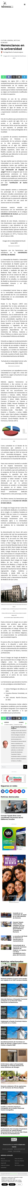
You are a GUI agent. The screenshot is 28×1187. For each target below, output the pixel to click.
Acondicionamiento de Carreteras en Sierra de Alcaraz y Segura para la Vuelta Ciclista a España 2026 (14, 1043)
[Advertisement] (14, 23)
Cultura (4, 40)
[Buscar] (25, 767)
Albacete (3, 1158)
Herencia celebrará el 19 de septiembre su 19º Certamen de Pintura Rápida (13, 1087)
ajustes (20, 1181)
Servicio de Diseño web (19, 1149)
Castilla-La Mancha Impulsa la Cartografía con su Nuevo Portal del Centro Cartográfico (12, 1108)
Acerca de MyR (16, 1151)
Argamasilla (3, 1163)
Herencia (17, 1163)
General (10, 40)
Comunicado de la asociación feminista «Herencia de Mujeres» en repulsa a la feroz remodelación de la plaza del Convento (19, 950)
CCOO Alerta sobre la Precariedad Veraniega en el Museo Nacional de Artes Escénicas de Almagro (12, 1065)
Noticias (17, 40)
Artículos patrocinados (7, 1149)
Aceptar (4, 1184)
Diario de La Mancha (19, 1160)
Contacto (10, 1151)
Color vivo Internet (13, 1173)
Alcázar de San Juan (5, 1160)
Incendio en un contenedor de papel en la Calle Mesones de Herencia (19, 915)
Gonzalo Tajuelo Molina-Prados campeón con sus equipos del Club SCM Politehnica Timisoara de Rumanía (18, 927)
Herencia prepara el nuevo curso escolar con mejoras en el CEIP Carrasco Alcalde (14, 979)
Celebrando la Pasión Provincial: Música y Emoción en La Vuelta (14, 1022)
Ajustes (19, 1184)
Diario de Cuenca (19, 1158)
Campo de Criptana (5, 1165)
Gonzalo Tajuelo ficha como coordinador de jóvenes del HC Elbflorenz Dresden (12, 817)
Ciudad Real (3, 1167)
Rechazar (12, 1184)
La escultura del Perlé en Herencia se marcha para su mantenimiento (20, 938)
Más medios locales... (20, 1165)
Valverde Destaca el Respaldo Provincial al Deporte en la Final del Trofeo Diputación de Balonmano (14, 1000)
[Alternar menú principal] (25, 4)
